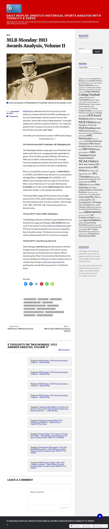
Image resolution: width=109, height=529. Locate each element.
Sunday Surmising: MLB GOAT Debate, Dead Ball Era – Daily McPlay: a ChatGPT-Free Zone (47, 422)
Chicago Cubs (91, 87)
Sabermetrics (92, 212)
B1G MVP (82, 83)
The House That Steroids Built (92, 227)
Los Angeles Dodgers (88, 109)
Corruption (84, 99)
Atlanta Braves (96, 78)
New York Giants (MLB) (46, 308)
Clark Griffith (30, 299)
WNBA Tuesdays (83, 234)
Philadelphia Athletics (33, 312)
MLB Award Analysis (32, 302)
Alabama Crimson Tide (85, 78)
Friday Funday (82, 102)
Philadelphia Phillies (85, 207)
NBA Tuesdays (87, 153)
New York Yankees (87, 164)
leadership (86, 106)
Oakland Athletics (86, 190)
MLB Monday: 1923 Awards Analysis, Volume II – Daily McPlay (49, 373)
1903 (49, 226)
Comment (64, 507)
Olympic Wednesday (84, 194)
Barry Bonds (98, 83)
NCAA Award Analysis (87, 156)
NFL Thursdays (88, 175)
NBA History (89, 148)
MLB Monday (28, 111)
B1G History (97, 81)
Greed (81, 104)
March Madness (97, 111)
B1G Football (87, 81)
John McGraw (56, 299)
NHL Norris (91, 185)
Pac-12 (94, 196)
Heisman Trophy (89, 104)
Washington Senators (55, 312)
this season (46, 139)
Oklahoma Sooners (92, 192)
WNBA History (95, 231)
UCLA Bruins (83, 229)
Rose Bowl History (92, 209)
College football (89, 94)
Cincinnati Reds (90, 89)
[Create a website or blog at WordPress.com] (7, 525)
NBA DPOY (91, 146)
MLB (8, 35)
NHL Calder (89, 179)
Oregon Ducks (95, 194)
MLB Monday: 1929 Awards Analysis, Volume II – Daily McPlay (49, 385)
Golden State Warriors (93, 102)
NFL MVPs (91, 171)
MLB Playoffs (29, 308)
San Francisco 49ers (84, 215)
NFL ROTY (88, 174)
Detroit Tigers (94, 100)
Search (81, 48)
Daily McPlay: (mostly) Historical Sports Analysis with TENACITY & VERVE (53, 17)
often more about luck (52, 262)
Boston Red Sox (86, 85)
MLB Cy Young (95, 119)
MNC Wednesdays (86, 137)
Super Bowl (90, 225)
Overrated (84, 197)
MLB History (47, 302)
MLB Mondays (53, 305)
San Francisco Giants (87, 216)
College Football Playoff (86, 97)
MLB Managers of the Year (34, 305)
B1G (81, 80)
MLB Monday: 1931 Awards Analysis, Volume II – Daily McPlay (49, 396)
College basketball (91, 91)
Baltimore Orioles (90, 83)
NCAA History (89, 161)
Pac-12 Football (87, 201)
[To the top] (100, 516)
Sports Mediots (91, 220)
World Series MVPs (44, 315)
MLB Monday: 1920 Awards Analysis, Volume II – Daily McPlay (49, 361)
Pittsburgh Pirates (96, 207)
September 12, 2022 (12, 112)
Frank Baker (43, 299)
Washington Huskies (85, 231)
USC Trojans (93, 229)
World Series (29, 315)
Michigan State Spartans (87, 113)
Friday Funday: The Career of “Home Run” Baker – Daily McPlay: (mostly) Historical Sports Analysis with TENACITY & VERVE (49, 436)
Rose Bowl (82, 209)
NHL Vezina (92, 188)
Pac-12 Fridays (94, 202)
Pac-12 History (86, 205)
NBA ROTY (86, 152)
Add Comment (63, 350)
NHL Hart (87, 182)
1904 (57, 226)
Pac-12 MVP (96, 205)
